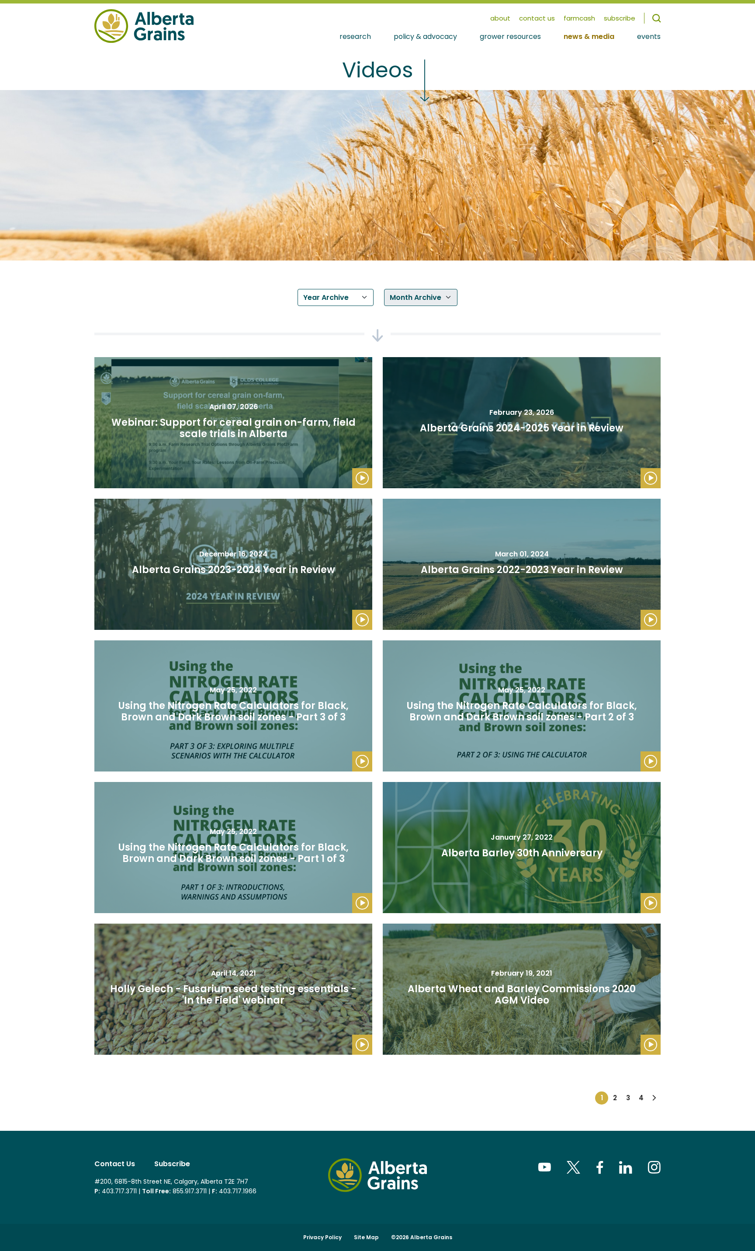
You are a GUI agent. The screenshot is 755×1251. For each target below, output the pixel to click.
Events (649, 37)
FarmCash (579, 18)
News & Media (589, 37)
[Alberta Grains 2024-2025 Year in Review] (522, 422)
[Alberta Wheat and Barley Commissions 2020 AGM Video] (522, 989)
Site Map (366, 1237)
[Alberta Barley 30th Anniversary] (522, 847)
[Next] (654, 1098)
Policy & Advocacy (425, 37)
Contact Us (537, 18)
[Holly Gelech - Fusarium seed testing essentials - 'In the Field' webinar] (233, 989)
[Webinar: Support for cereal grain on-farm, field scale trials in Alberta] (233, 422)
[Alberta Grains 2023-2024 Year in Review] (233, 564)
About (500, 18)
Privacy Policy (322, 1237)
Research (355, 37)
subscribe (619, 18)
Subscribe (172, 1164)
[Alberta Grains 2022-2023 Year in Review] (522, 564)
